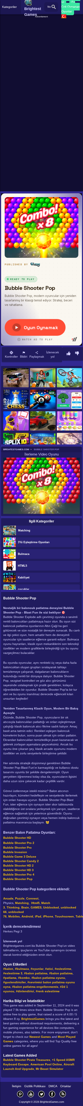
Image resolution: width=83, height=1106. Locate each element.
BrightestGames (33, 1018)
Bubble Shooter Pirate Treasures (26, 1060)
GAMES (36, 907)
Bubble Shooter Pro (17, 847)
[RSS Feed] (63, 1094)
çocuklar (23, 589)
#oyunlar (37, 968)
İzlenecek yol (52, 354)
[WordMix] (69, 400)
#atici (49, 968)
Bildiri (23, 356)
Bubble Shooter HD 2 (18, 865)
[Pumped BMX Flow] (69, 378)
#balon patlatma (35, 973)
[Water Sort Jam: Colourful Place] (69, 421)
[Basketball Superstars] (16, 421)
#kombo (24, 977)
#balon (8, 968)
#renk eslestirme (48, 991)
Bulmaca (23, 554)
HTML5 (22, 565)
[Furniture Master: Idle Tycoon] (43, 443)
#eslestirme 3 (12, 973)
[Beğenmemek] (77, 353)
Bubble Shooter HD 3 (18, 870)
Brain (25, 907)
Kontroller (11, 356)
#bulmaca (22, 968)
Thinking (13, 907)
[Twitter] (41, 1094)
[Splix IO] (16, 443)
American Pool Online (46, 1064)
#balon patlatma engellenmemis (35, 986)
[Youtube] (31, 1094)
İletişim (16, 1086)
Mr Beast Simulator (49, 1069)
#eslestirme (63, 968)
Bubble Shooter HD (17, 837)
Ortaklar (65, 1086)
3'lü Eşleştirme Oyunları (34, 542)
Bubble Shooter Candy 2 (21, 861)
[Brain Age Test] (69, 443)
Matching (24, 530)
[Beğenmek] (68, 353)
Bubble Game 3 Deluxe (19, 856)
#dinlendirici (25, 991)
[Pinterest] (20, 1094)
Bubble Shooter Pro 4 (18, 874)
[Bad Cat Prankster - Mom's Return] (43, 378)
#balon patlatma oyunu (48, 977)
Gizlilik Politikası (35, 1086)
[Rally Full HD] (16, 378)
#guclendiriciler (14, 982)
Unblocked (51, 907)
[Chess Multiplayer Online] (16, 400)
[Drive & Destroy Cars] (43, 421)
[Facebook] (52, 1094)
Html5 (35, 903)
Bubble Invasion (15, 852)
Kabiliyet (23, 577)
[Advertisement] (41, 60)
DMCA (53, 1086)
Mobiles (14, 916)
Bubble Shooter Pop (18, 879)
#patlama (9, 977)
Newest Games (40, 1036)
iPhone (48, 916)
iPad (38, 916)
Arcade (8, 898)
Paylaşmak (36, 356)
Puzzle (19, 898)
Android (27, 916)
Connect (32, 898)
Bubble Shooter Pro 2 (18, 843)
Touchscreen (64, 916)
